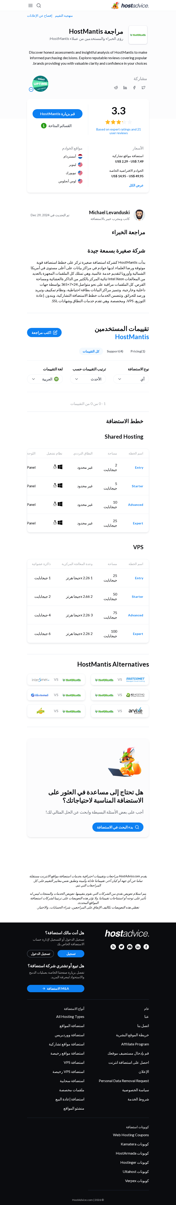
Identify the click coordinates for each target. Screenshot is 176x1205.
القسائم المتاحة (57, 125)
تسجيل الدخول (40, 954)
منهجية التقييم (64, 15)
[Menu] (30, 5)
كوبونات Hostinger (134, 1162)
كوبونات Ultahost (136, 1171)
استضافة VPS (74, 1062)
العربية (47, 379)
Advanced (135, 505)
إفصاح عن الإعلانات (39, 15)
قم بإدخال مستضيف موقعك (128, 1053)
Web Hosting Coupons (131, 1135)
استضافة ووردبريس (69, 1035)
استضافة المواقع (72, 1025)
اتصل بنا (143, 1025)
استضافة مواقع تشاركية (66, 1044)
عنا (146, 1016)
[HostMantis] (138, 35)
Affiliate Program (135, 1044)
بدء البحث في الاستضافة (115, 827)
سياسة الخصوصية (135, 1090)
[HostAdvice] (130, 5)
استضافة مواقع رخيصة (67, 1053)
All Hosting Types (70, 1016)
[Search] (39, 5)
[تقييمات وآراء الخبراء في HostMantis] (143, 87)
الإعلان (144, 1071)
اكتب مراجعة (41, 332)
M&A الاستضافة (58, 988)
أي (142, 379)
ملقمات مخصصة (71, 1090)
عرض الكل (136, 185)
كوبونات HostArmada (132, 1153)
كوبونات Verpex (137, 1180)
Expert (138, 523)
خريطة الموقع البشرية (132, 1035)
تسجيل (71, 954)
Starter (137, 486)
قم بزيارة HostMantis (57, 113)
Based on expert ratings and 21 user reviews (118, 131)
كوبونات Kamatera (135, 1144)
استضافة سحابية (72, 1080)
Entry (139, 467)
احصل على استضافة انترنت (128, 1062)
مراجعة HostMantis (96, 31)
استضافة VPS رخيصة (68, 1071)
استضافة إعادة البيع (69, 1099)
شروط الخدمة (138, 1099)
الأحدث (96, 379)
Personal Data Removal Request (124, 1080)
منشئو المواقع (73, 1108)
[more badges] (31, 89)
